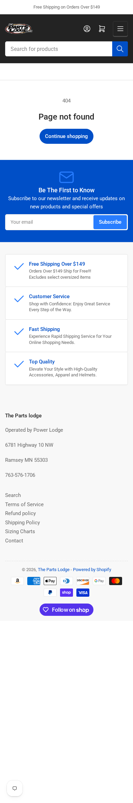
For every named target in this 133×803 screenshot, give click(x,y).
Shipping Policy (22, 523)
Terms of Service (24, 504)
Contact (14, 541)
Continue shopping (66, 136)
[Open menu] (120, 28)
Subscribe (110, 222)
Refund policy (20, 513)
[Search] (120, 49)
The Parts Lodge (54, 569)
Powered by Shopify (92, 569)
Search (13, 495)
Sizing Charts (20, 531)
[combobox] (66, 48)
